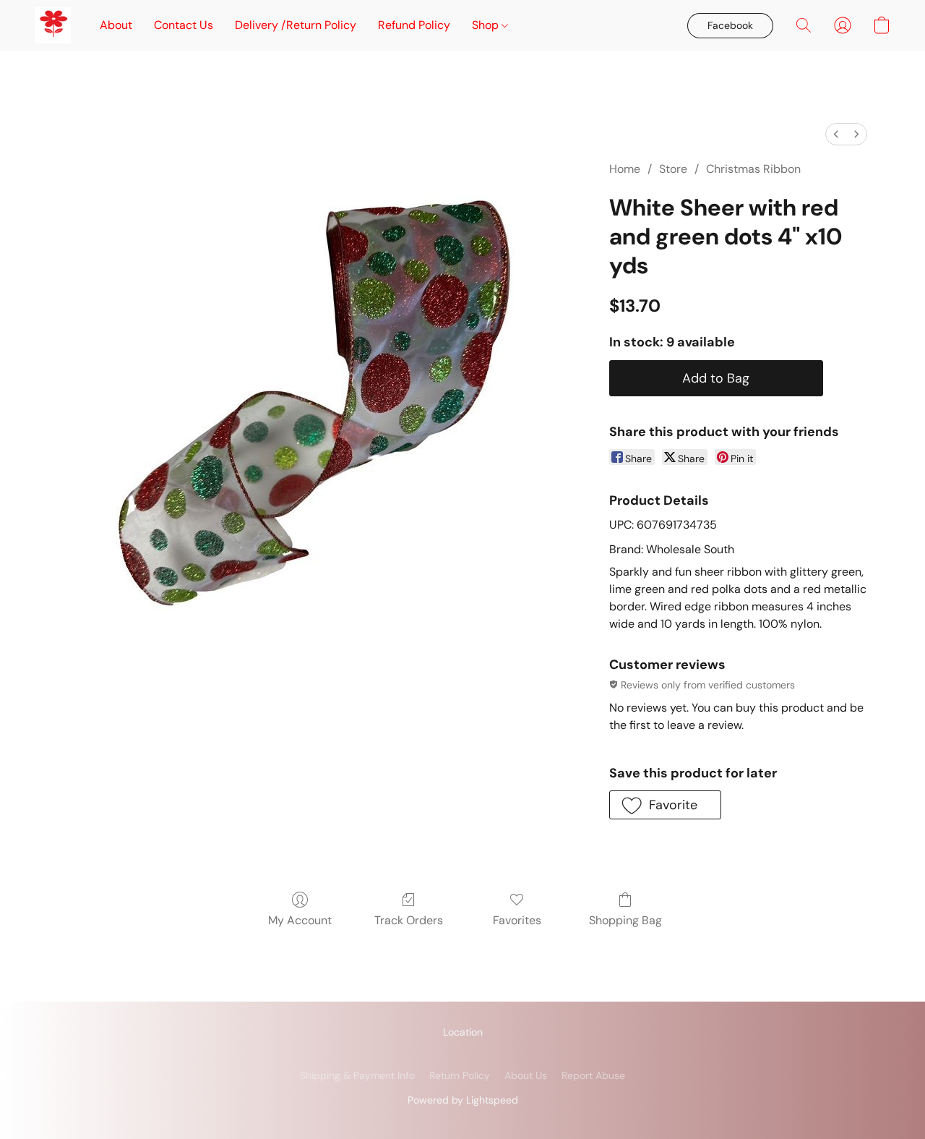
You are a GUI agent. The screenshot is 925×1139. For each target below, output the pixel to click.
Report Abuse (593, 1075)
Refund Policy (414, 25)
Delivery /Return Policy (295, 25)
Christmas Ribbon (753, 168)
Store (673, 168)
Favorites (517, 920)
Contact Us (183, 25)
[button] (53, 25)
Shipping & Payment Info (357, 1075)
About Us (525, 1075)
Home (624, 168)
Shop (487, 25)
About (116, 25)
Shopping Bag (625, 920)
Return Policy (459, 1075)
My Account (300, 920)
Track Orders (408, 920)
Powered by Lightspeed (463, 1099)
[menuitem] (836, 134)
